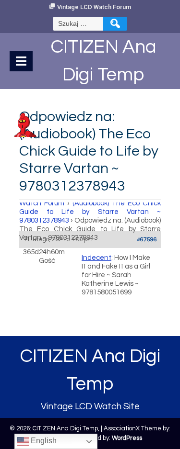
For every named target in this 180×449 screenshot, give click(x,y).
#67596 (147, 239)
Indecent (96, 257)
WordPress (127, 438)
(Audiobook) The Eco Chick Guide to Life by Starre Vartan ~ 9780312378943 (90, 212)
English (43, 441)
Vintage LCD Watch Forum (94, 7)
